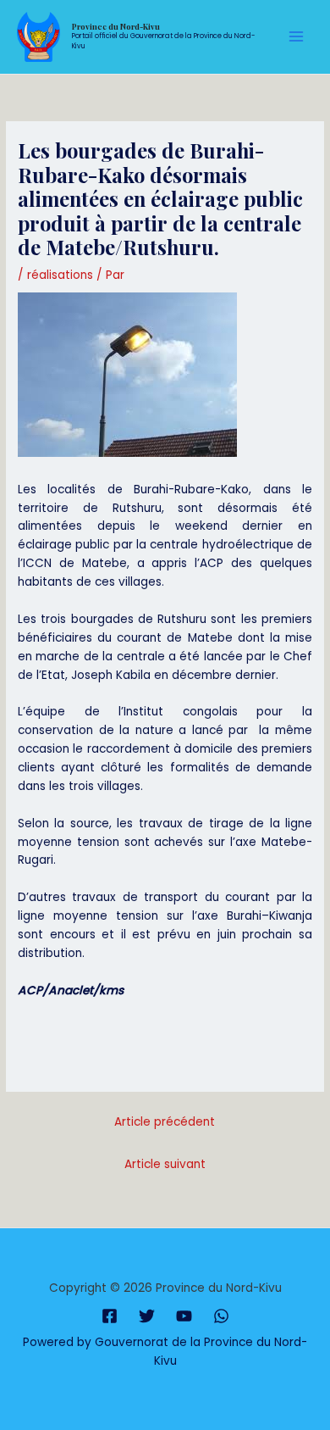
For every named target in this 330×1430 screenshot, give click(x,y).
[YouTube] (184, 1316)
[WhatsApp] (221, 1316)
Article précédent (164, 1122)
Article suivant (165, 1164)
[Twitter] (147, 1316)
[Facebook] (110, 1316)
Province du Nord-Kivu (116, 26)
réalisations (60, 275)
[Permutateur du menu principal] (296, 36)
